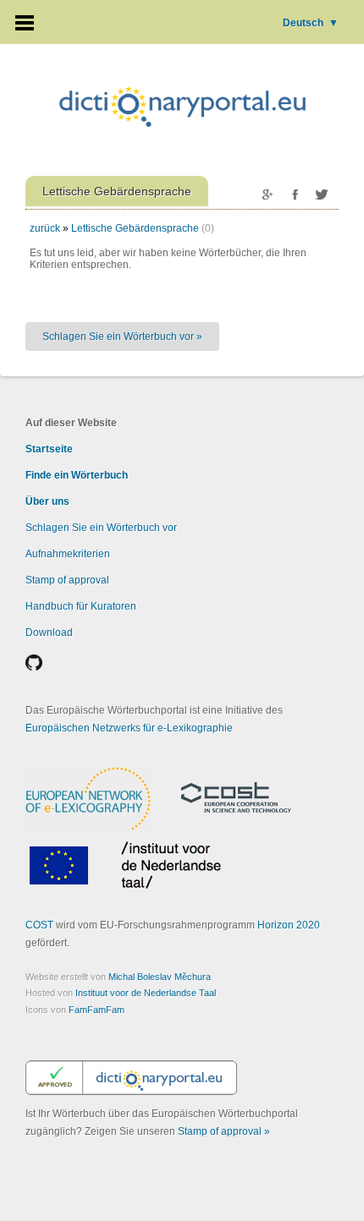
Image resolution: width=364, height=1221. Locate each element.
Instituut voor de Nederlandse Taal (145, 993)
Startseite (49, 449)
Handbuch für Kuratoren (80, 606)
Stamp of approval (67, 580)
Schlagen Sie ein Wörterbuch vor (101, 528)
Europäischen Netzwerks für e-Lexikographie (129, 728)
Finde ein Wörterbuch (76, 475)
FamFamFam (96, 1010)
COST (39, 925)
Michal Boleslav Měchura (159, 977)
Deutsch (311, 23)
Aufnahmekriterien (67, 554)
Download (49, 632)
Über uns (47, 501)
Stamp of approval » (224, 1131)
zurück (45, 228)
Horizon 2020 (288, 925)
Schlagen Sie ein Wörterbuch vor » (122, 336)
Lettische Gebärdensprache (135, 228)
